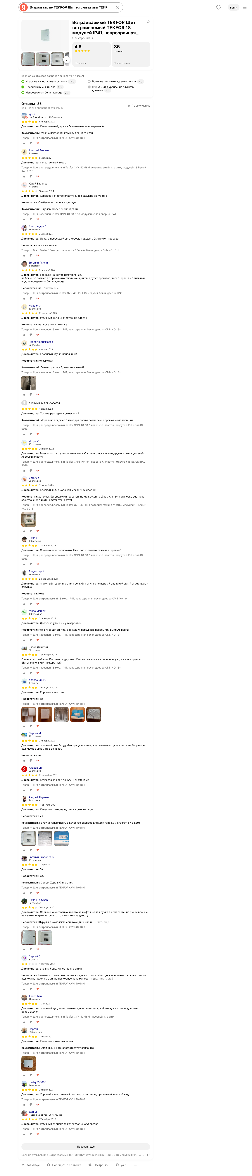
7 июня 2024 (46, 234)
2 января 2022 (47, 740)
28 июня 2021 (46, 1089)
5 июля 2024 (46, 157)
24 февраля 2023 (48, 578)
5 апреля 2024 (47, 270)
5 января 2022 (47, 121)
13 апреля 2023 (47, 545)
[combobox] (70, 7)
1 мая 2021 (45, 1003)
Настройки (101, 1165)
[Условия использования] (147, 78)
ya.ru (124, 1165)
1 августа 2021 (47, 964)
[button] (28, 59)
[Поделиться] (148, 21)
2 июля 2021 (45, 864)
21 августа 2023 (48, 313)
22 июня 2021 (46, 1036)
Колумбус (33, 1165)
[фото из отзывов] (28, 383)
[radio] (24, 143)
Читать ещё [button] (51, 288)
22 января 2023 (47, 618)
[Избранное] (219, 7)
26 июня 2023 (46, 448)
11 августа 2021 (47, 804)
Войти (233, 7)
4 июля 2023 (46, 349)
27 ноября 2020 (47, 1119)
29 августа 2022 (48, 687)
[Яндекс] (24, 7)
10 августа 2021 (48, 907)
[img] (29, 121)
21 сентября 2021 (48, 775)
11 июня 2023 (46, 485)
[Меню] (244, 7)
